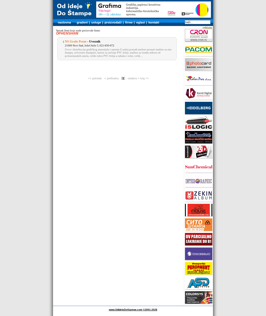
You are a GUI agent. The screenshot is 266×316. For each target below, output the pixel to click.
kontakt (153, 22)
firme (129, 22)
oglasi (140, 22)
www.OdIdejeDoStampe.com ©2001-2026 (133, 309)
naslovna (64, 22)
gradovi (82, 22)
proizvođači (113, 22)
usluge (96, 22)
